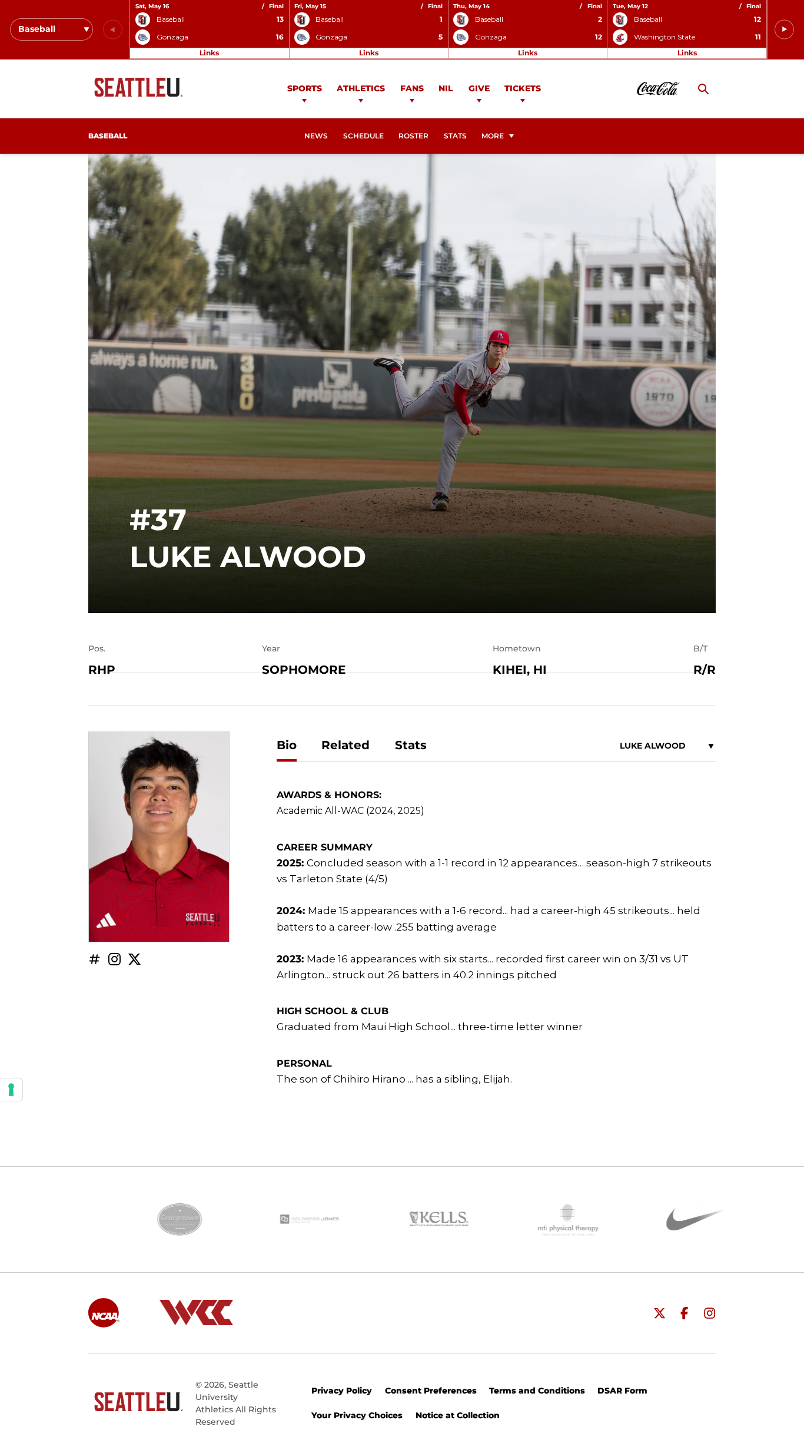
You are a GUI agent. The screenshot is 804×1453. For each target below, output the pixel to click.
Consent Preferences (431, 1390)
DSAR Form (622, 1390)
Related (345, 745)
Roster (413, 136)
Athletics (361, 88)
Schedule (363, 136)
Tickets (522, 88)
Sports (304, 88)
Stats (455, 136)
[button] (784, 29)
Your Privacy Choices (357, 1415)
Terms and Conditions (537, 1390)
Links (209, 52)
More (492, 136)
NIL (445, 88)
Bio (287, 745)
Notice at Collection (458, 1415)
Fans (412, 88)
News (316, 136)
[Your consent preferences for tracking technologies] (11, 1089)
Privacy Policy (341, 1390)
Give (479, 88)
